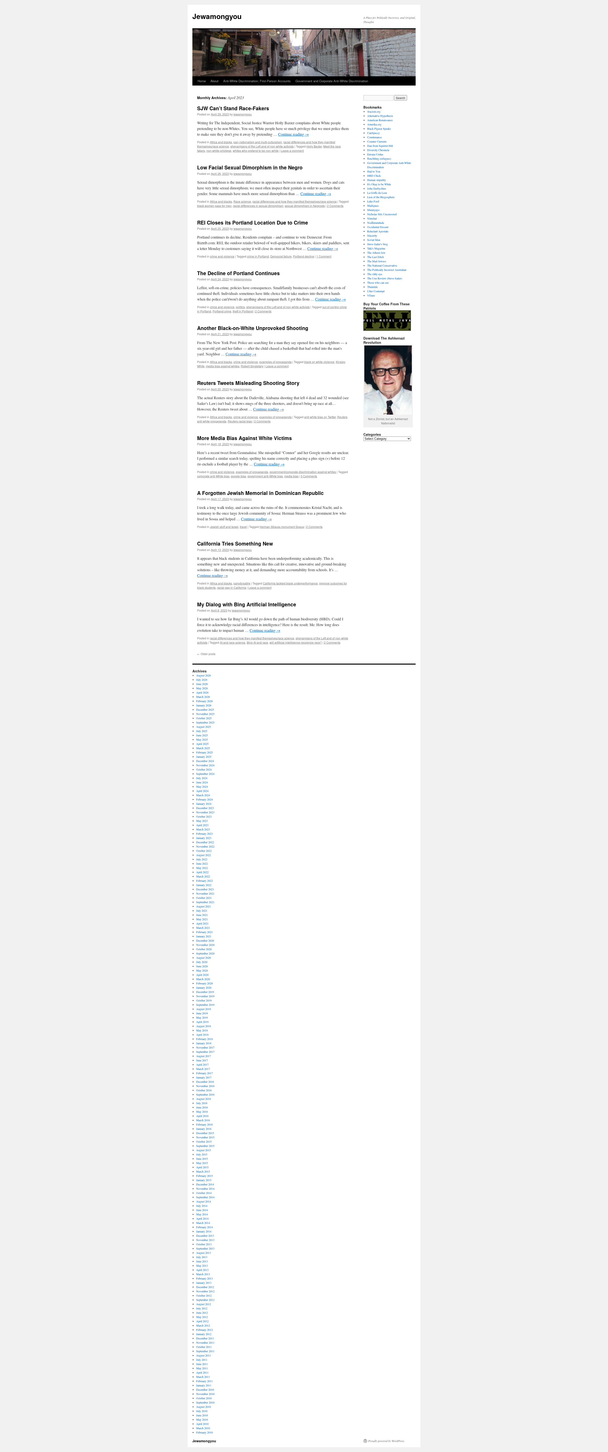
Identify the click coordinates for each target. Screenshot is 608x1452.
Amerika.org (374, 124)
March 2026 (203, 697)
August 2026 (203, 675)
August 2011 (203, 1355)
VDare (371, 295)
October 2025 (204, 718)
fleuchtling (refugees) (379, 158)
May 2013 (202, 1265)
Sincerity (372, 235)
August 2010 (203, 1407)
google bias (238, 476)
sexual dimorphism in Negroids (305, 206)
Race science (242, 201)
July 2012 (201, 1308)
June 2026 (202, 684)
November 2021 (205, 893)
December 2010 (205, 1389)
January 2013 (203, 1282)
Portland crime (222, 311)
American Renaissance (380, 120)
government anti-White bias (265, 476)
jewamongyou (242, 114)
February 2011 (204, 1381)
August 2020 (203, 957)
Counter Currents (377, 141)
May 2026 (202, 688)
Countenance (374, 137)
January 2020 (203, 987)
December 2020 (205, 940)
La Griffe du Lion (377, 193)
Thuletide (372, 287)
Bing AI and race (257, 642)
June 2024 (202, 782)
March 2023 (203, 829)
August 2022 (203, 855)
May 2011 (202, 1368)
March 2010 (203, 1428)
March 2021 (203, 928)
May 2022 (202, 868)
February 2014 (204, 1227)
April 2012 (202, 1321)
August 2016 (203, 1099)
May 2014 (202, 1214)
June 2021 (202, 915)
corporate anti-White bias (213, 476)
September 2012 (205, 1300)
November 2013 (205, 1240)
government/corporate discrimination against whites (303, 472)
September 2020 (205, 953)
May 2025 (202, 739)
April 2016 (202, 1116)
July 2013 (201, 1257)
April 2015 (202, 1167)
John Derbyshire (376, 188)
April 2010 (202, 1424)
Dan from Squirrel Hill (380, 146)
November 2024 (205, 765)
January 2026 (203, 705)
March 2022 (203, 876)
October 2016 (204, 1090)
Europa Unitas (375, 154)
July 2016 (201, 1103)
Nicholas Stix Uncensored (382, 214)
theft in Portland (243, 311)
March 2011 (203, 1377)
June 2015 (202, 1158)
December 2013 (205, 1235)
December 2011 (205, 1338)
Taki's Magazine (376, 248)
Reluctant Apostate (377, 231)
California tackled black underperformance (290, 583)
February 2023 (204, 833)
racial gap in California (231, 587)
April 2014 (202, 1218)
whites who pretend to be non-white (256, 151)
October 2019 (204, 1000)
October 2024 (204, 769)
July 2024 (201, 778)
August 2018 (203, 1026)
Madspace (373, 205)
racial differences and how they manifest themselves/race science (294, 201)
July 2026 (201, 679)
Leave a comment (292, 151)
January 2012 (203, 1334)
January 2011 (203, 1385)
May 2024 (202, 786)
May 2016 (202, 1111)
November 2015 (205, 1137)
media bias (291, 476)
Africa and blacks (221, 142)
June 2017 (202, 1060)
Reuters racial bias (240, 421)
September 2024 (205, 774)
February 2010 (204, 1432)
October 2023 (204, 816)
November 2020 (205, 945)
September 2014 (205, 1197)
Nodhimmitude (375, 223)
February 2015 (204, 1176)
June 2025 (202, 735)
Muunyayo (373, 210)
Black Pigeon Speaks (379, 128)
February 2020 (204, 983)
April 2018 (202, 1034)
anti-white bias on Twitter (320, 417)
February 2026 (204, 701)
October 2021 (204, 898)
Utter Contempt (376, 291)
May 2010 (202, 1419)
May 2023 (202, 821)
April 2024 (202, 791)
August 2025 (203, 726)
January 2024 (203, 803)
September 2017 (205, 1052)
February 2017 (204, 1073)
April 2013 (202, 1270)
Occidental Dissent (377, 227)
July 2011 (201, 1359)
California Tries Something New (235, 543)
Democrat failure (281, 256)
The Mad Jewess (376, 261)
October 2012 (204, 1295)
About (214, 81)
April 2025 (202, 744)
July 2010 (201, 1411)
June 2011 (202, 1364)
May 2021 (202, 919)
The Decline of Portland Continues (238, 273)
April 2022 (202, 872)
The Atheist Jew (376, 252)
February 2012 (204, 1330)
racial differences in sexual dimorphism (258, 206)
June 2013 (202, 1261)
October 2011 (204, 1347)
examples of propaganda (275, 362)
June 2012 (202, 1312)
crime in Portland (258, 256)
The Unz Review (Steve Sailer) (384, 278)
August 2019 (203, 1009)
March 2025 (203, 748)
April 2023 (202, 825)
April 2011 (202, 1372)
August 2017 (203, 1056)
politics (240, 307)
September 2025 (205, 722)
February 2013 (204, 1278)
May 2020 (202, 970)
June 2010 (202, 1415)
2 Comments (335, 206)
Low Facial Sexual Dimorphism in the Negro (250, 167)
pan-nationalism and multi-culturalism (257, 142)
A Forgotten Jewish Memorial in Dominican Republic (260, 492)
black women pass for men (214, 206)
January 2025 (203, 756)
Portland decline (303, 256)
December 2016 (205, 1081)
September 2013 (205, 1248)
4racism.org (373, 111)
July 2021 (201, 910)
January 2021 (203, 936)
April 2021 (202, 923)
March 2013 (203, 1274)
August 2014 (203, 1201)
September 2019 (205, 1004)
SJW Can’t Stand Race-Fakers (233, 108)
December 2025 (205, 709)
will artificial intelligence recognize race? (296, 642)
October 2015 (204, 1141)
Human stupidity (376, 180)
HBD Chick (374, 175)
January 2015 (203, 1180)
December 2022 (205, 842)
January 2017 (203, 1077)
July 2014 (201, 1206)
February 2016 (204, 1124)
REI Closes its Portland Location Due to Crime (252, 222)
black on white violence (319, 362)
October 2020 (204, 949)
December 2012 (205, 1287)
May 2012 (202, 1317)
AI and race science (232, 642)
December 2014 (205, 1184)
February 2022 (204, 880)
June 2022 (202, 863)
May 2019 (202, 1017)
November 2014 (205, 1188)
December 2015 (205, 1133)
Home (202, 81)
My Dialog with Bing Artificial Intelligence (246, 604)
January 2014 (203, 1231)
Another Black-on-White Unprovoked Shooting (252, 327)
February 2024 (204, 799)
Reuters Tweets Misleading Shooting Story (248, 382)
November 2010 (205, 1394)
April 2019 (202, 1022)
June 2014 (202, 1210)
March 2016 (203, 1120)
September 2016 (205, 1094)
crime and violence (222, 256)
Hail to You (373, 171)
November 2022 (205, 846)
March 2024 (203, 795)
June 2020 (202, 966)
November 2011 (205, 1342)
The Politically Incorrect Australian (386, 270)
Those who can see (378, 282)
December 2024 (205, 761)
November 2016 (205, 1086)
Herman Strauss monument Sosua (282, 527)
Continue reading (293, 134)
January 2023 (203, 838)
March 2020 (203, 979)
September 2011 (205, 1351)
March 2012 (203, 1325)
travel (243, 527)
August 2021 (203, 906)
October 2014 (204, 1193)
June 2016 (202, 1107)
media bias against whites (222, 366)
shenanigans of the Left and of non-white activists (262, 146)
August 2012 (203, 1304)
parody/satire (241, 583)
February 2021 (204, 932)
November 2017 (205, 1047)
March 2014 (203, 1223)
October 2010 (204, 1398)
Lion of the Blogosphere (380, 197)
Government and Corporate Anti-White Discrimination (331, 81)
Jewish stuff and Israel (224, 527)
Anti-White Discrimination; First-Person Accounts (257, 81)
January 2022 (203, 885)
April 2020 (202, 975)
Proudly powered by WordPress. (386, 1441)
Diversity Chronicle (378, 150)
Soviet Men (373, 240)
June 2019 (202, 1013)
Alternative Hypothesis (380, 116)
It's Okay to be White (379, 184)
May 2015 (202, 1163)
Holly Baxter (314, 146)
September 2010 (205, 1402)
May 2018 (202, 1030)
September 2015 (205, 1146)
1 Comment (323, 256)
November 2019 (205, 996)
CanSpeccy (373, 133)
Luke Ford (373, 201)
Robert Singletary (252, 366)
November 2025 (205, 714)
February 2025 (204, 752)
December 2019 (205, 992)
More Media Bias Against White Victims (244, 437)
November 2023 (205, 812)
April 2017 (202, 1064)
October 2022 (204, 851)
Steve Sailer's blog (377, 244)
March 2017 (203, 1069)
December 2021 (205, 889)
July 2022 (201, 859)
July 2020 (201, 962)
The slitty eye (374, 274)
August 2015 (203, 1150)
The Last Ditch (375, 257)
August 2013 (203, 1253)
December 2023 (205, 808)
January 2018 (203, 1043)
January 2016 (203, 1129)
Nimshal (372, 218)
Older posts (206, 654)
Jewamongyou (217, 16)
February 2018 (204, 1039)
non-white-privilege (218, 151)
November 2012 (205, 1291)
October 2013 (204, 1244)
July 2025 (201, 731)
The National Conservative (382, 265)
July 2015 (201, 1154)
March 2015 (203, 1171)
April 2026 (202, 692)
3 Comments (309, 476)
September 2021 (205, 902)
